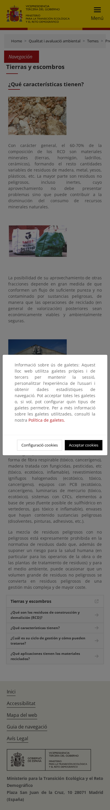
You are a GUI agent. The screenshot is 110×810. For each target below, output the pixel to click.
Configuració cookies (39, 445)
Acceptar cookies (83, 445)
